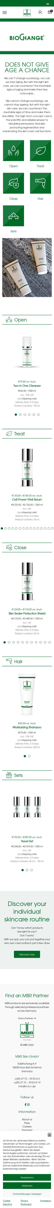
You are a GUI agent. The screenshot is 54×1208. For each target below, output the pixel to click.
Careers (27, 1126)
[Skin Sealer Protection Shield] (27, 579)
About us (27, 1119)
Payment (27, 1130)
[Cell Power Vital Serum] (27, 466)
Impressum (45, 1200)
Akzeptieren (27, 1177)
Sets (13, 231)
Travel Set (27, 841)
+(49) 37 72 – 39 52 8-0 (27, 1079)
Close (13, 199)
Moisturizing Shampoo (27, 727)
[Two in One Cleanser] (27, 352)
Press (27, 1123)
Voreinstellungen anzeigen (27, 1193)
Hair (40, 199)
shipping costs (29, 398)
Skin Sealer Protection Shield (27, 613)
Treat (40, 166)
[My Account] (40, 12)
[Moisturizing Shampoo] (27, 693)
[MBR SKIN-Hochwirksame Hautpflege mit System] (26, 12)
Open (13, 166)
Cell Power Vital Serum (27, 499)
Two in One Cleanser (27, 386)
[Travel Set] (27, 807)
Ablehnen (27, 1185)
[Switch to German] (48, 3)
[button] (49, 1134)
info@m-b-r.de (27, 1086)
